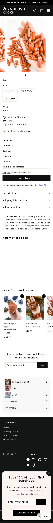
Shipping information (15, 200)
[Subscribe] (41, 502)
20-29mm (11, 91)
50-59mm (10, 98)
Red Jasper (26, 290)
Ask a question (11, 207)
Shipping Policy (10, 431)
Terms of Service (11, 435)
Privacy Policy (9, 439)
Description (9, 193)
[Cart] (41, 10)
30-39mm (26, 90)
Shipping (6, 172)
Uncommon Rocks (14, 10)
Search (6, 427)
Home (5, 80)
